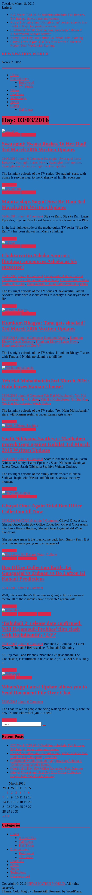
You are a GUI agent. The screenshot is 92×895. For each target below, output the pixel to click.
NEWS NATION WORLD (25, 54)
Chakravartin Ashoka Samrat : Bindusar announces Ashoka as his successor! (39, 261)
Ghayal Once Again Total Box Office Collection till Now (42, 508)
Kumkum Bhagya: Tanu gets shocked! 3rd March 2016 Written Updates (43, 325)
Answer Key (27, 838)
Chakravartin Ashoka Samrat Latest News (30, 280)
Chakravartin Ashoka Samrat (63, 276)
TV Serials (26, 86)
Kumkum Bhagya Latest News (57, 341)
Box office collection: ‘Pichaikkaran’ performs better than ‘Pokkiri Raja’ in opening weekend (49, 24)
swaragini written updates (48, 166)
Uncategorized (20, 876)
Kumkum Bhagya (56, 338)
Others (14, 90)
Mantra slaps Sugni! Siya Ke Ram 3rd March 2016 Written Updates (43, 204)
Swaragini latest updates (65, 162)
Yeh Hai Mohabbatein (58, 395)
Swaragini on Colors (16, 166)
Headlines (17, 94)
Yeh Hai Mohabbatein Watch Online (26, 403)
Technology (18, 98)
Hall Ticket (26, 845)
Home (14, 75)
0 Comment (35, 158)
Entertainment (19, 78)
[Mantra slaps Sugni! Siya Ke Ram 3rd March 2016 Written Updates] (11, 188)
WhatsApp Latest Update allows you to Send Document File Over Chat (44, 689)
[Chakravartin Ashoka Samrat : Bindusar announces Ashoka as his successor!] (8, 242)
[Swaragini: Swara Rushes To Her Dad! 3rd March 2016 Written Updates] (10, 131)
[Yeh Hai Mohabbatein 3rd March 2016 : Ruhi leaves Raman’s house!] (18, 367)
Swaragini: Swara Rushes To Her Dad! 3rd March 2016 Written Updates (44, 146)
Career (14, 105)
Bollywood (26, 82)
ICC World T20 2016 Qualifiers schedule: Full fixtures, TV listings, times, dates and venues (47, 16)
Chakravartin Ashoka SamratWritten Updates (57, 284)
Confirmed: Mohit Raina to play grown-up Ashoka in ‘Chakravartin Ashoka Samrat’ (46, 32)
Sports (14, 102)
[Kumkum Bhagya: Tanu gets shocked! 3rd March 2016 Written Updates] (15, 310)
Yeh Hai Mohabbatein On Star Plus (64, 399)
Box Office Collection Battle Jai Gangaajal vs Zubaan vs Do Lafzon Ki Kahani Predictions (43, 573)
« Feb (6, 816)
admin (22, 158)
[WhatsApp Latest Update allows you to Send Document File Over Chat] (11, 674)
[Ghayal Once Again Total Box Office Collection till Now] (16, 492)
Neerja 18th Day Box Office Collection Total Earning (46, 38)
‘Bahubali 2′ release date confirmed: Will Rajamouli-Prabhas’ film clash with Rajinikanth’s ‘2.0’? (42, 628)
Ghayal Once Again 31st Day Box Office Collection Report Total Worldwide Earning (45, 43)
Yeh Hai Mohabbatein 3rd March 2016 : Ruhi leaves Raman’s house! (46, 383)
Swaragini (51, 158)
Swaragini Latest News (31, 162)
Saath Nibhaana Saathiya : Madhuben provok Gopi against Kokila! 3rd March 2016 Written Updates (46, 444)
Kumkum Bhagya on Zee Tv (21, 345)
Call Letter (26, 109)
